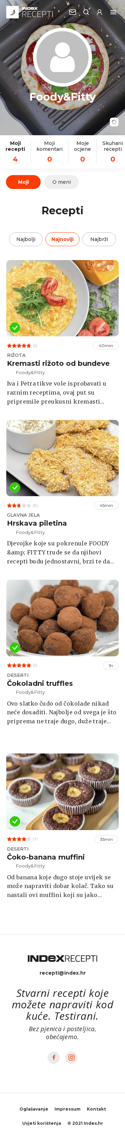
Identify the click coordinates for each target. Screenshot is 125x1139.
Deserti (17, 675)
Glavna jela (23, 515)
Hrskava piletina (37, 523)
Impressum (68, 1109)
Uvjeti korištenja (41, 1123)
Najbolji (25, 239)
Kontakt (96, 1109)
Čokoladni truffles (40, 683)
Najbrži (99, 239)
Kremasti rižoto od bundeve (58, 363)
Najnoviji (62, 239)
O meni (61, 182)
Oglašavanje (33, 1109)
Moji (23, 182)
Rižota (16, 355)
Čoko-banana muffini (46, 857)
